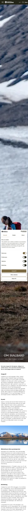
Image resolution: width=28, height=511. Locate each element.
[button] (3, 2)
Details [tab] (14, 235)
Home (6, 359)
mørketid (3, 475)
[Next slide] (26, 435)
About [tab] (23, 235)
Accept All (14, 271)
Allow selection (14, 274)
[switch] (25, 257)
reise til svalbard (13, 359)
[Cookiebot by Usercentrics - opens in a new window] (21, 231)
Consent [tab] (5, 235)
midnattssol (10, 475)
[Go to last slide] (2, 435)
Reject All (14, 278)
